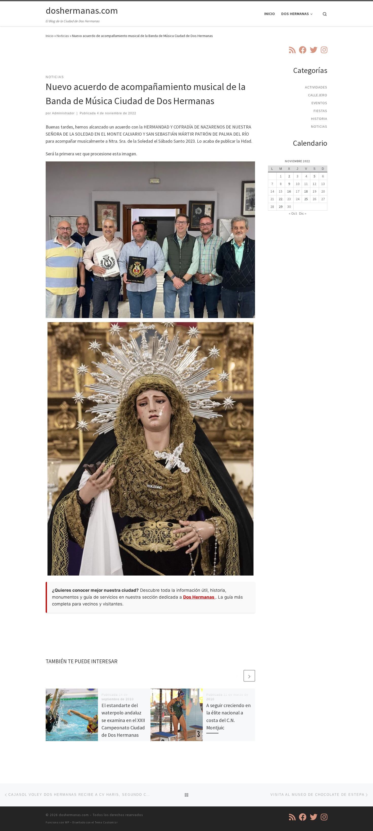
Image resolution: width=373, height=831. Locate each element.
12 (314, 183)
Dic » (302, 213)
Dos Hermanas (199, 597)
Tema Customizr (106, 822)
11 (306, 183)
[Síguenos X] (313, 50)
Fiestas (320, 110)
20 (323, 191)
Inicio (50, 35)
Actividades (316, 87)
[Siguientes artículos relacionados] (249, 675)
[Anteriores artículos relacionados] (237, 675)
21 (272, 199)
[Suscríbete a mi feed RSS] (292, 50)
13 (323, 183)
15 (280, 191)
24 (297, 199)
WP (67, 822)
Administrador (63, 113)
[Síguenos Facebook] (303, 50)
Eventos (319, 103)
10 (297, 183)
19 (314, 191)
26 (314, 199)
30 (289, 206)
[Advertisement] (150, 59)
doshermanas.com (74, 815)
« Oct (293, 213)
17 (297, 191)
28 (272, 206)
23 (289, 199)
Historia (319, 118)
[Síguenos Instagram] (324, 50)
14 (272, 191)
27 (323, 199)
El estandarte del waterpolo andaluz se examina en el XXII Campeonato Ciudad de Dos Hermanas (123, 720)
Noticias (63, 35)
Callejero (317, 95)
